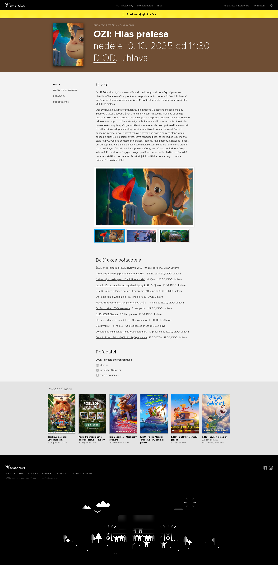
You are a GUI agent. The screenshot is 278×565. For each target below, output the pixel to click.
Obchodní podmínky (82, 473)
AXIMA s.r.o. (31, 478)
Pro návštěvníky (124, 5)
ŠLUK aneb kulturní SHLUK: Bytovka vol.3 (119, 267)
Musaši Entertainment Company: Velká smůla (121, 302)
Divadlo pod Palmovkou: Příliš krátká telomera (121, 331)
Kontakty (10, 473)
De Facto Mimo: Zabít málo (111, 296)
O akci (56, 84)
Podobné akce (61, 102)
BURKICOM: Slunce (107, 314)
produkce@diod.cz (110, 370)
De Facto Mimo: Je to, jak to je (113, 320)
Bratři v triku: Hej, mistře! (109, 325)
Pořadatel (59, 96)
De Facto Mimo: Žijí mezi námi (113, 308)
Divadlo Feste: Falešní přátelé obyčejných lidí (121, 337)
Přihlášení (259, 5)
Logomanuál (61, 473)
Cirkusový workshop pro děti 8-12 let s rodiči (120, 279)
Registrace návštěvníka (236, 5)
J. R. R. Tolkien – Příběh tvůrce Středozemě (120, 291)
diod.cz (104, 365)
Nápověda (33, 473)
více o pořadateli (109, 375)
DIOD (104, 58)
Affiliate (46, 473)
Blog (159, 5)
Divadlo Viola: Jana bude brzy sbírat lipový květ (122, 285)
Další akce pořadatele (65, 90)
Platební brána (44, 478)
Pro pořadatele (145, 5)
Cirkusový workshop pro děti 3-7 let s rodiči (120, 273)
